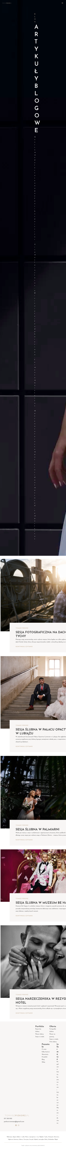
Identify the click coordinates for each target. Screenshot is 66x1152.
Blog (43, 1059)
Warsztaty (45, 1054)
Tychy (45, 1137)
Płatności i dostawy (58, 1115)
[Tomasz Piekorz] (7, 3)
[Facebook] (16, 1125)
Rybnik (36, 1139)
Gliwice (21, 1139)
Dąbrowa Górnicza (13, 1139)
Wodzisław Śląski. (53, 1139)
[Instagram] (18, 1125)
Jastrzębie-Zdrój (43, 1139)
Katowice (56, 1137)
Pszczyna (26, 1139)
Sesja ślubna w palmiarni (37, 829)
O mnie (44, 1049)
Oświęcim (50, 1137)
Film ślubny (53, 1041)
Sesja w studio (39, 1036)
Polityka (58, 1095)
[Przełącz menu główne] (62, 3)
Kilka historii (46, 1052)
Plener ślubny (39, 1034)
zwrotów (58, 1102)
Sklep (43, 1062)
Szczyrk (31, 1139)
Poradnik (44, 1057)
